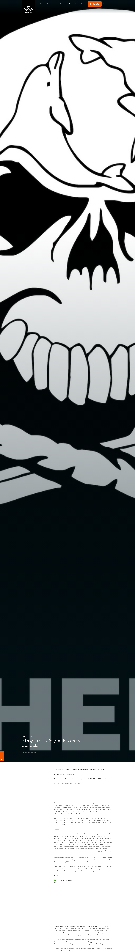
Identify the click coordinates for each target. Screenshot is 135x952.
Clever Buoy (94, 948)
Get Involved (51, 4)
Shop (77, 4)
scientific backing (69, 860)
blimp (64, 933)
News (71, 4)
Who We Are (40, 4)
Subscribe (84, 4)
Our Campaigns (62, 4)
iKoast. (97, 871)
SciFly (101, 933)
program (94, 942)
